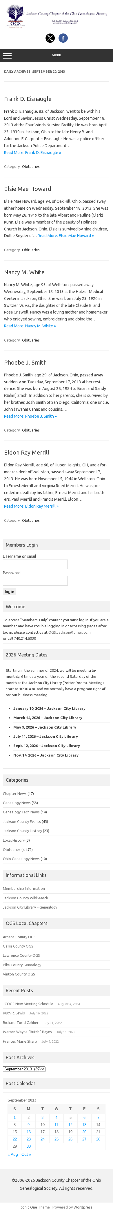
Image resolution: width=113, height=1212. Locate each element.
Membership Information (24, 888)
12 (70, 1125)
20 (84, 1132)
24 (43, 1139)
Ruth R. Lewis (14, 1013)
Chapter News (15, 793)
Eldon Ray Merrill (26, 452)
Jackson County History (22, 831)
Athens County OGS (19, 937)
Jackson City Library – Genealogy (30, 907)
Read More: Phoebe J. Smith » (30, 416)
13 (84, 1125)
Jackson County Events (22, 821)
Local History (14, 840)
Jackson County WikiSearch (25, 898)
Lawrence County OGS (21, 955)
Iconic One (28, 1207)
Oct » (26, 1154)
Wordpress (83, 1207)
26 (70, 1139)
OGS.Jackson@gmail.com (69, 632)
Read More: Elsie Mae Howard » (66, 235)
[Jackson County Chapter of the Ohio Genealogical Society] (56, 27)
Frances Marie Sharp (20, 1041)
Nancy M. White (24, 272)
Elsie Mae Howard (27, 188)
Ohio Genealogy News (21, 859)
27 (84, 1139)
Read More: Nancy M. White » (30, 326)
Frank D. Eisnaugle (28, 98)
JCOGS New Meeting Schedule (28, 1004)
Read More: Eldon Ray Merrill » (31, 506)
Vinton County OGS (19, 974)
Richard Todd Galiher (21, 1022)
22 (15, 1139)
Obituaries (31, 166)
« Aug (13, 1154)
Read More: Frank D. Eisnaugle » (32, 152)
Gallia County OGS (18, 946)
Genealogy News (17, 803)
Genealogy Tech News (21, 812)
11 (56, 1125)
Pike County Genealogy (22, 965)
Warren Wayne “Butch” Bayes (27, 1032)
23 (29, 1139)
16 (29, 1132)
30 (29, 1146)
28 (98, 1139)
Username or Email (19, 556)
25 (56, 1139)
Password (12, 573)
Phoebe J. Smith (25, 362)
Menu (56, 55)
